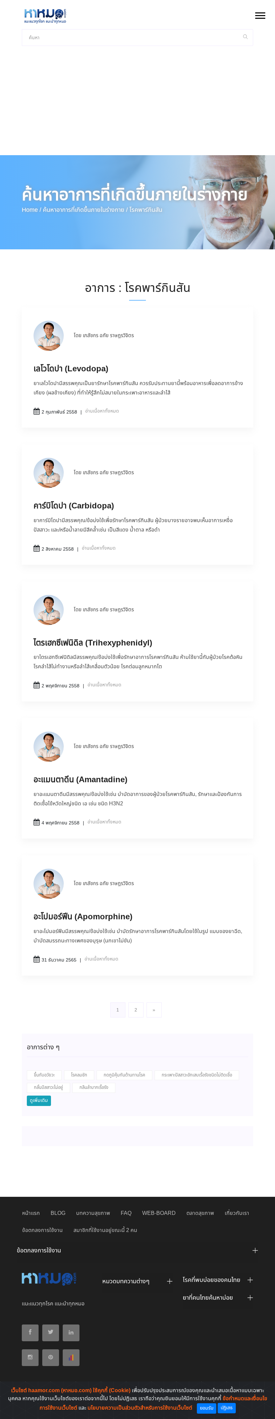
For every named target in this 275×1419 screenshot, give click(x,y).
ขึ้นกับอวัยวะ (44, 1075)
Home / (31, 210)
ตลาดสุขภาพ (200, 1213)
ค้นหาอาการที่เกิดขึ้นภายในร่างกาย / (85, 210)
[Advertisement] (137, 105)
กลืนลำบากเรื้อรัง (93, 1088)
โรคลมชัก (79, 1075)
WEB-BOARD (159, 1213)
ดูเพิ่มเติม (39, 1100)
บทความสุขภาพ (93, 1213)
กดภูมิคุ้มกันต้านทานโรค (124, 1075)
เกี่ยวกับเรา (237, 1213)
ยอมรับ (206, 1408)
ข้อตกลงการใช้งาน (42, 1230)
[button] (260, 14)
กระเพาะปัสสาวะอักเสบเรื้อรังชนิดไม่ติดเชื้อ (197, 1075)
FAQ (126, 1213)
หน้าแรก (31, 1213)
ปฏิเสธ (227, 1408)
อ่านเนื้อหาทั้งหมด (102, 411)
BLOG (58, 1213)
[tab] (137, 1252)
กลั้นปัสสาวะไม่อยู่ (48, 1088)
